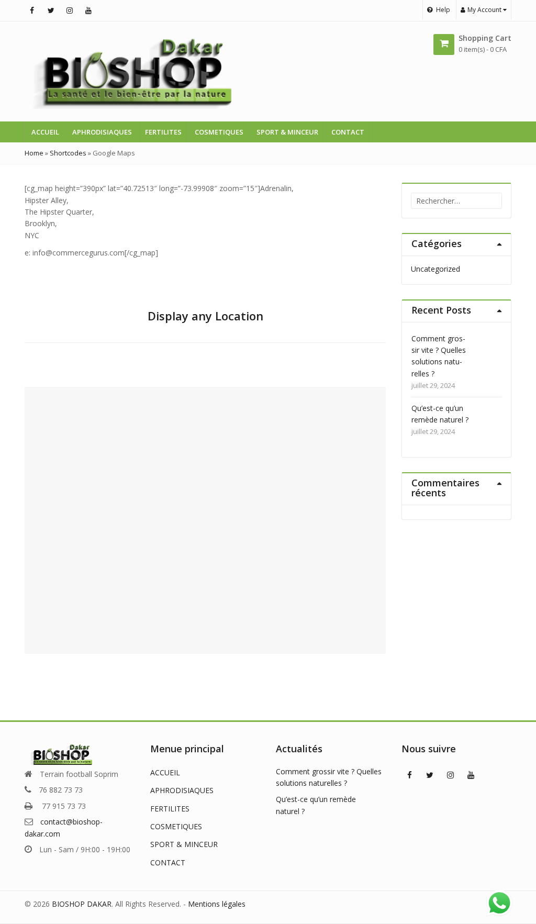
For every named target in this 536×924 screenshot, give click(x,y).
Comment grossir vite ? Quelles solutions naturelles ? (438, 355)
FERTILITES (163, 132)
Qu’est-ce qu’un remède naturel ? (439, 414)
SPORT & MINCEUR (287, 132)
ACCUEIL (45, 132)
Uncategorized (435, 269)
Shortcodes (68, 153)
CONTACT (347, 132)
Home (34, 153)
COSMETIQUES (219, 132)
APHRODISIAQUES (102, 132)
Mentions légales (216, 904)
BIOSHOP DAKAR (81, 904)
